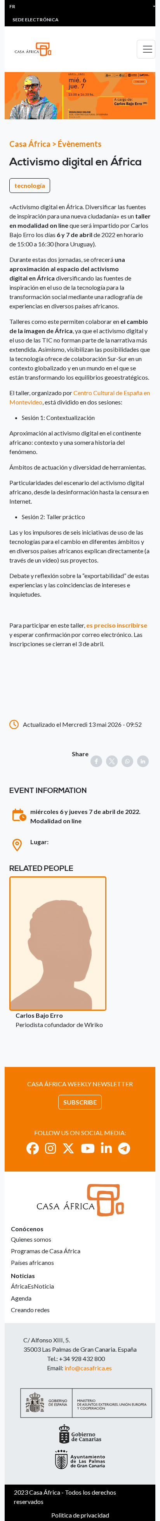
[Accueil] (36, 49)
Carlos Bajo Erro (39, 1015)
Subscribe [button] (80, 1102)
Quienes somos (31, 1239)
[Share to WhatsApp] (127, 761)
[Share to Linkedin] (143, 761)
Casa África (29, 143)
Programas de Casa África (45, 1250)
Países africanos (32, 1262)
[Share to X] (112, 761)
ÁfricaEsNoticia (32, 1286)
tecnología (29, 185)
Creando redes (30, 1309)
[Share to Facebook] (96, 761)
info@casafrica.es (88, 1367)
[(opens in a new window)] (32, 1148)
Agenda (21, 1298)
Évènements (79, 143)
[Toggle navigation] (146, 49)
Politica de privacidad (80, 1515)
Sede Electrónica (35, 19)
